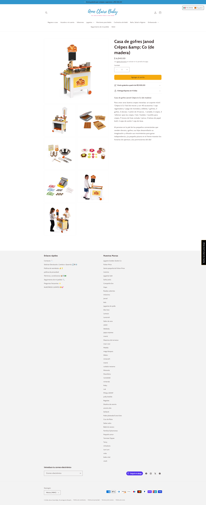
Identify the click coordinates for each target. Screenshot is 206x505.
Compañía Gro (108, 283)
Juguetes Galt (108, 276)
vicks (105, 453)
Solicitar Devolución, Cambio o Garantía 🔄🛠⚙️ (60, 264)
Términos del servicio (108, 500)
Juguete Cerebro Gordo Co (112, 261)
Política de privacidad (94, 500)
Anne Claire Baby (54, 500)
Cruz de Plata (108, 419)
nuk (104, 389)
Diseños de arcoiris (109, 404)
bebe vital (106, 457)
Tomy (105, 442)
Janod (105, 298)
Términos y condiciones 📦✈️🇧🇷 (55, 276)
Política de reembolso (79, 500)
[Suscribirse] (80, 473)
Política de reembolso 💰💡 (53, 268)
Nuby (105, 385)
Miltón (105, 355)
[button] (46, 12)
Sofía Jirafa (107, 280)
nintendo (106, 382)
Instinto (106, 272)
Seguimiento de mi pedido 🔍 (54, 280)
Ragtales (106, 401)
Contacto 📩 (48, 261)
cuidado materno (109, 366)
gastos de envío (122, 61)
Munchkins (107, 374)
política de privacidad (51, 272)
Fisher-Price (107, 264)
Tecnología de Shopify (65, 500)
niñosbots (106, 446)
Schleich (106, 412)
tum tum (106, 450)
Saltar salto (107, 423)
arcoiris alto (107, 408)
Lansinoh (106, 317)
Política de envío (120, 500)
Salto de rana (108, 321)
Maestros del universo (111, 340)
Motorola (106, 370)
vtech (105, 461)
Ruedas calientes (109, 291)
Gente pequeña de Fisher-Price (114, 268)
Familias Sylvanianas (110, 431)
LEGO (105, 325)
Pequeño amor (108, 434)
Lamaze (106, 314)
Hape (105, 287)
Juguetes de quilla (109, 306)
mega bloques (108, 351)
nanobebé (107, 378)
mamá (105, 336)
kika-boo (106, 310)
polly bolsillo (107, 397)
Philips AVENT (108, 393)
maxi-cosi (106, 344)
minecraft (106, 359)
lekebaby (106, 329)
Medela (105, 348)
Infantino (106, 295)
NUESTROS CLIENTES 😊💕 (54, 287)
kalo (104, 302)
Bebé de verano (108, 427)
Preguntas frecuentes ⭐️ (52, 283)
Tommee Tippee (108, 438)
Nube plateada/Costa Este (112, 416)
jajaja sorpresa (108, 332)
